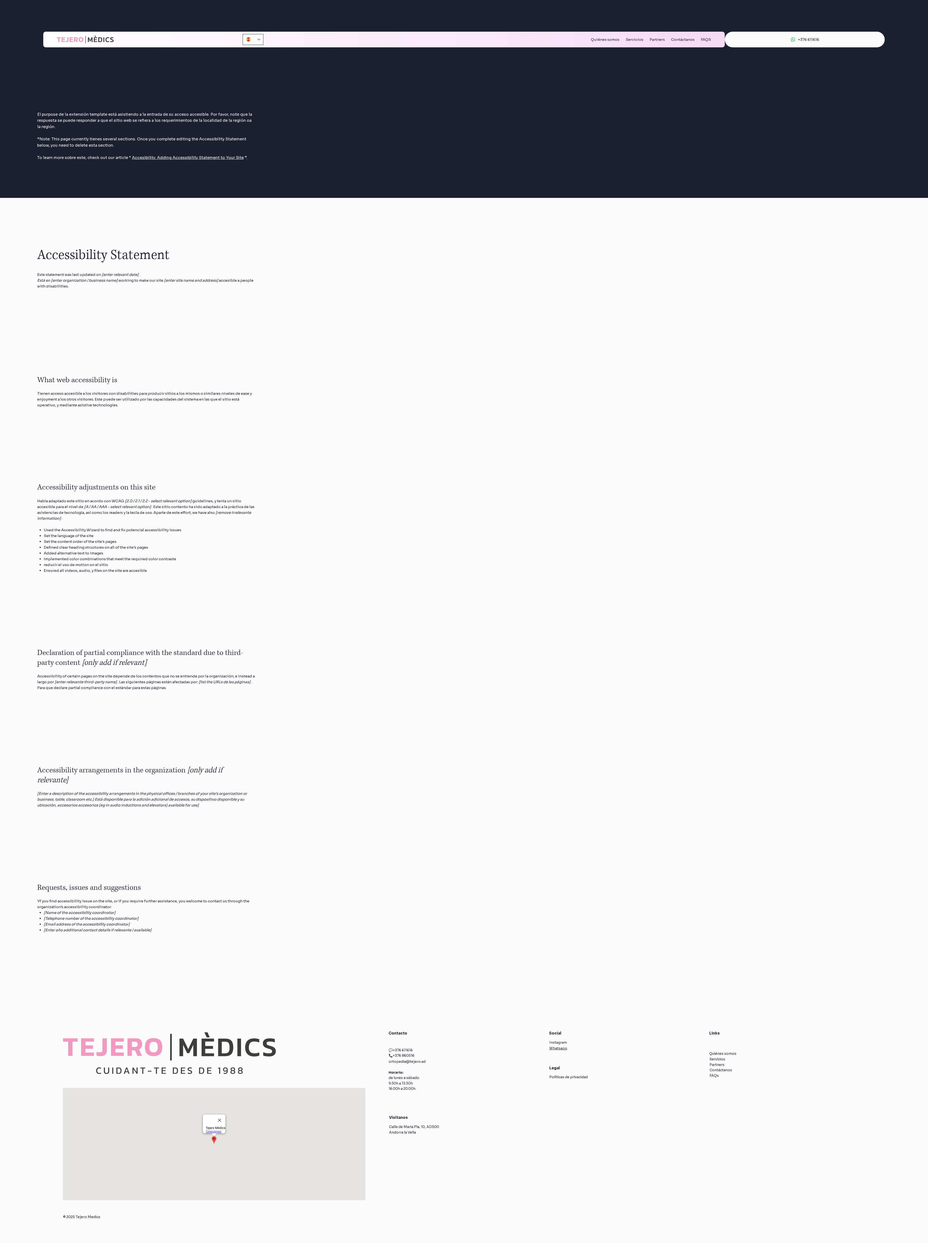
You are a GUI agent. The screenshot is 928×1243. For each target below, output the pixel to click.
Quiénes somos (722, 1053)
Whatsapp (558, 1048)
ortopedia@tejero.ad (407, 1061)
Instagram (558, 1042)
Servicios (717, 1059)
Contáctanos (721, 1070)
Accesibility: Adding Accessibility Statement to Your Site (188, 157)
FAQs (714, 1075)
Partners (717, 1065)
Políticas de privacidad (568, 1077)
